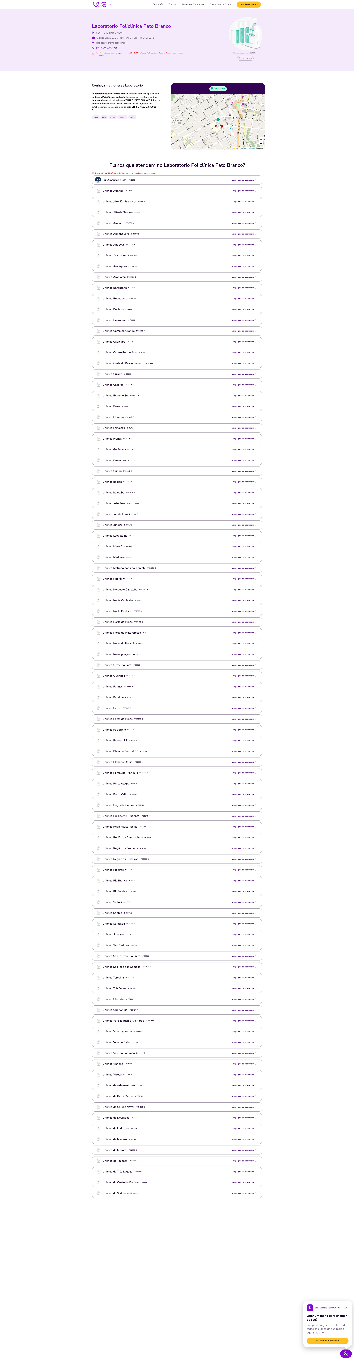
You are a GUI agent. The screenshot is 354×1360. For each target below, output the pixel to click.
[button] (218, 120)
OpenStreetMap (249, 148)
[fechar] (346, 1308)
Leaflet (237, 148)
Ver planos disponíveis (327, 1340)
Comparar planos (249, 4)
